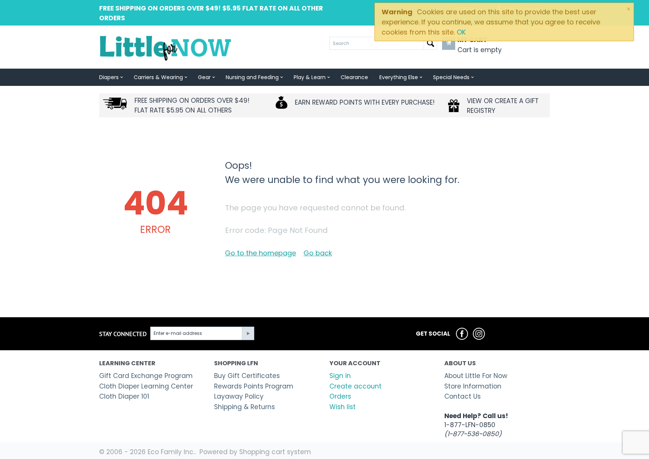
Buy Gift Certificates (247, 375)
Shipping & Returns (244, 406)
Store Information (472, 386)
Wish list (342, 406)
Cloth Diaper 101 (124, 396)
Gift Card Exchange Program (146, 375)
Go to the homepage (260, 253)
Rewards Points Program (253, 386)
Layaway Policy (239, 396)
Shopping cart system (275, 451)
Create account (355, 386)
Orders (340, 396)
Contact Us (462, 396)
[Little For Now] (166, 47)
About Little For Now (475, 375)
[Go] (248, 333)
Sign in (340, 375)
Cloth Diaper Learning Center (146, 386)
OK (461, 32)
